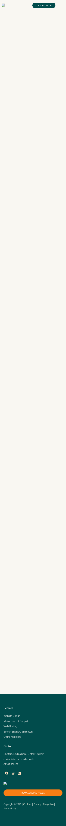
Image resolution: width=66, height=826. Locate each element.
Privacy (37, 804)
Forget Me (48, 804)
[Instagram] (13, 773)
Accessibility (10, 808)
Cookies (27, 804)
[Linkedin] (19, 773)
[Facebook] (7, 773)
